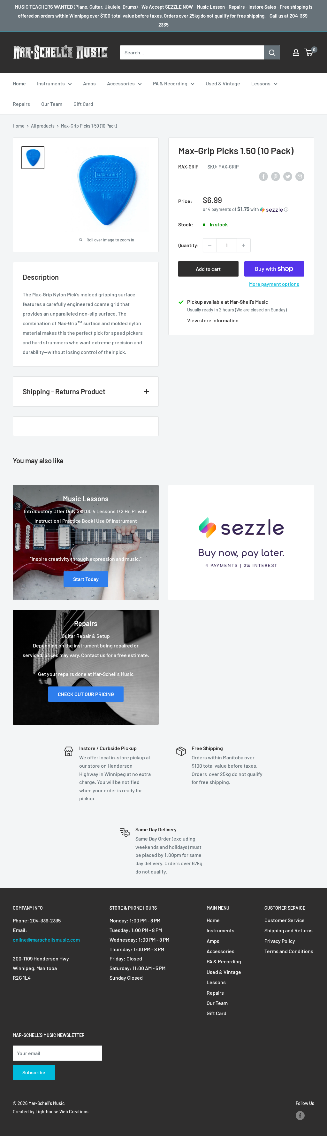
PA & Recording (170, 83)
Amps (89, 83)
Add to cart (208, 269)
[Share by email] (299, 176)
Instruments (51, 83)
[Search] (272, 52)
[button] (253, 209)
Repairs (21, 104)
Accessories (121, 83)
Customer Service (284, 920)
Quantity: (188, 245)
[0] (309, 52)
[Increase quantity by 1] (243, 245)
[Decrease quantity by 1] (210, 245)
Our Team (51, 104)
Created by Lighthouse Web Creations (50, 1111)
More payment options (274, 284)
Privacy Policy (279, 941)
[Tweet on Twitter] (287, 176)
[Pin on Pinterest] (275, 176)
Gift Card (83, 104)
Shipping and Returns (288, 930)
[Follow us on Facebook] (300, 1115)
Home (19, 83)
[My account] (296, 52)
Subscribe (33, 1072)
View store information (213, 320)
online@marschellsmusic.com (46, 939)
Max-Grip (188, 166)
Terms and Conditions (288, 951)
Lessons (260, 83)
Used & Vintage (223, 83)
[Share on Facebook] (263, 176)
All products (43, 126)
